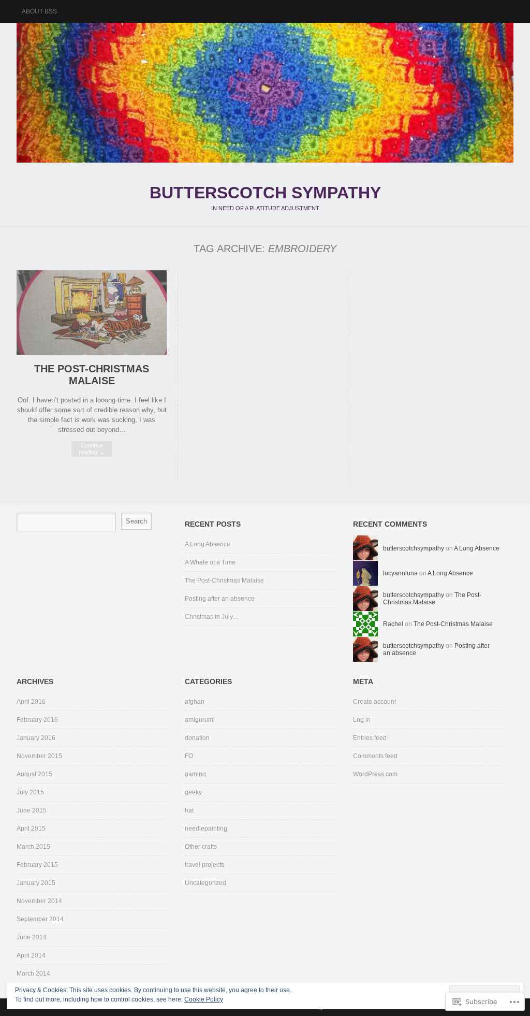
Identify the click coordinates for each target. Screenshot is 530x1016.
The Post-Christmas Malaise (91, 374)
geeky (193, 792)
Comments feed (375, 756)
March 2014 (33, 973)
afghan (194, 701)
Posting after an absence (220, 598)
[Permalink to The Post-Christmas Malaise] (92, 352)
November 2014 (39, 901)
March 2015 (33, 846)
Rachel (393, 624)
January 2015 (36, 883)
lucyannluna (400, 573)
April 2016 (31, 701)
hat (189, 810)
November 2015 (39, 756)
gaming (195, 774)
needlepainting (206, 828)
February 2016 (37, 719)
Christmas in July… (212, 616)
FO (189, 756)
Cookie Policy (203, 999)
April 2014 (31, 955)
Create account (374, 701)
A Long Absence (207, 544)
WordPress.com (375, 774)
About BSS (39, 11)
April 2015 (31, 828)
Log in (362, 719)
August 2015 (34, 774)
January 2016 (36, 738)
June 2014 (32, 937)
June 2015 (32, 810)
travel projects (204, 864)
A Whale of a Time (210, 562)
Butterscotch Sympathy (265, 93)
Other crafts (201, 846)
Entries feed (370, 738)
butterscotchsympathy (413, 548)
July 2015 (30, 792)
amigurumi (200, 719)
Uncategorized (205, 883)
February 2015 (37, 864)
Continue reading (92, 448)
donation (197, 738)
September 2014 (40, 919)
